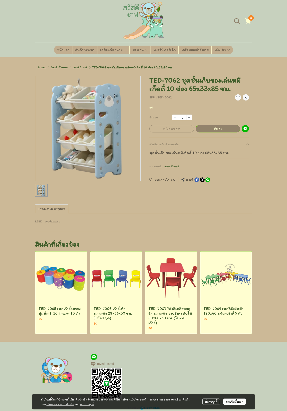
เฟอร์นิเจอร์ (80, 67)
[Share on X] (202, 179)
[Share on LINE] (207, 179)
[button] (237, 21)
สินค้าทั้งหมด (59, 67)
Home (42, 67)
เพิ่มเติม (221, 50)
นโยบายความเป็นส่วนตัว (60, 404)
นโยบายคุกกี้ (87, 404)
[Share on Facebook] (196, 179)
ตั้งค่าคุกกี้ (211, 401)
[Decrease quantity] (175, 117)
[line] (94, 357)
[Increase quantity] (189, 117)
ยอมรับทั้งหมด (234, 401)
